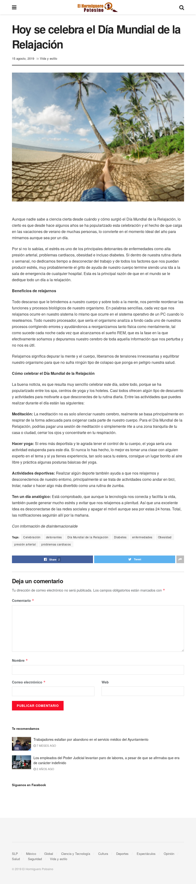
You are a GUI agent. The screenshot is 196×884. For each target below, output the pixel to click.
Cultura (103, 853)
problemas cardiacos (56, 544)
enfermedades (142, 537)
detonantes (54, 537)
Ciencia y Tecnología (75, 853)
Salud (16, 859)
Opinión (169, 853)
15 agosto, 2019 (23, 58)
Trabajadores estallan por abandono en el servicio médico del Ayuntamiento (90, 739)
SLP (15, 853)
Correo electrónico (29, 682)
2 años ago (45, 769)
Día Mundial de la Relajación (88, 537)
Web (105, 682)
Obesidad (165, 537)
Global (48, 853)
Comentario (23, 600)
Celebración (32, 537)
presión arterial (25, 544)
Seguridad (35, 859)
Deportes (122, 853)
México (31, 853)
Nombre (20, 660)
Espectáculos (146, 853)
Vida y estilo (48, 58)
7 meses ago (46, 745)
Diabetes (120, 537)
